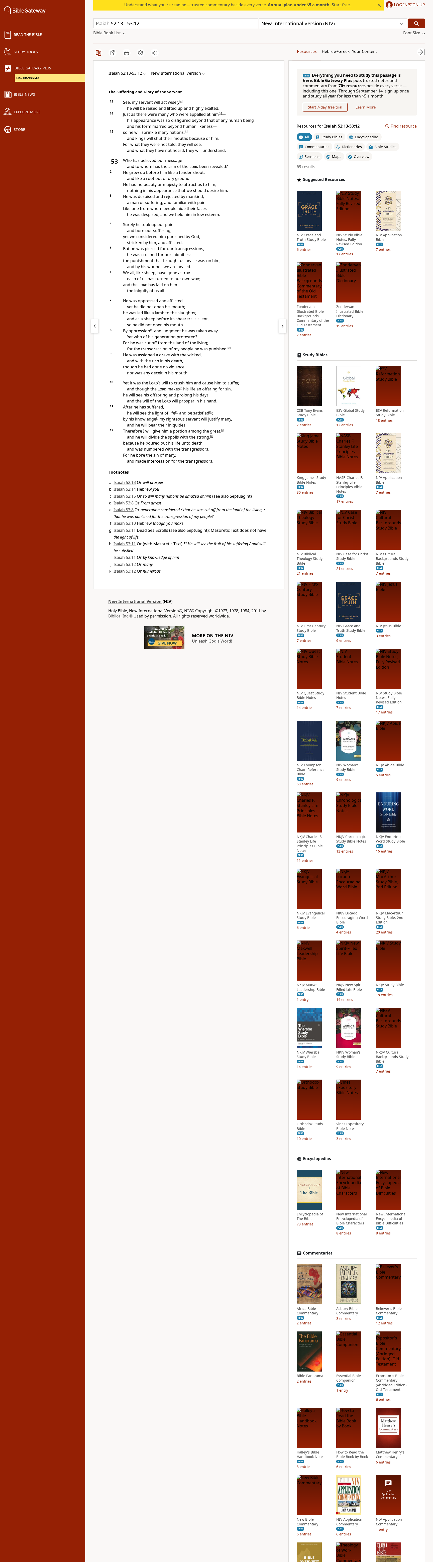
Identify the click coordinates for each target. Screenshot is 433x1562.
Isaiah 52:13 (125, 482)
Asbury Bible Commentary (347, 1310)
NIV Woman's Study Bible (347, 767)
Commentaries (318, 1253)
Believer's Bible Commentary (389, 1310)
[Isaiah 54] (283, 326)
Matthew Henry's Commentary (390, 1454)
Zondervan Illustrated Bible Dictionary (349, 311)
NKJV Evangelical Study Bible (311, 915)
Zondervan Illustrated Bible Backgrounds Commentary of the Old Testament (313, 315)
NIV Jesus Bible (388, 626)
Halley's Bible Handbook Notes (310, 1454)
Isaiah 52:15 (125, 496)
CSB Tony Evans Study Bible (310, 412)
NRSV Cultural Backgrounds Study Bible (392, 1057)
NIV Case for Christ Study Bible (352, 556)
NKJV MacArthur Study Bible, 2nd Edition (389, 917)
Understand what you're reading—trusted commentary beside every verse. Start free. (237, 5)
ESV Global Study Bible (350, 412)
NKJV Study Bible (390, 985)
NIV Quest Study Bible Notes (310, 695)
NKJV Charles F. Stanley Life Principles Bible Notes (310, 844)
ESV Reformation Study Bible (390, 412)
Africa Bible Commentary (307, 1310)
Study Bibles (315, 355)
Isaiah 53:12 (125, 564)
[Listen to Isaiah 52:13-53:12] (155, 53)
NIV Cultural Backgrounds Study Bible (392, 558)
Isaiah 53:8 (124, 503)
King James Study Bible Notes (311, 479)
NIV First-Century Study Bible (311, 628)
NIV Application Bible (389, 237)
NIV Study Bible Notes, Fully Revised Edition (349, 239)
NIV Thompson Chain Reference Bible (310, 769)
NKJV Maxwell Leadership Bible (311, 987)
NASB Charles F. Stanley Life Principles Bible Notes (349, 484)
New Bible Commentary (307, 1521)
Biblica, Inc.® (120, 616)
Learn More (366, 107)
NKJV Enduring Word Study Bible (390, 839)
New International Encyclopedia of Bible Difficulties (391, 1218)
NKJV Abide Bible (390, 765)
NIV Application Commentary (349, 1521)
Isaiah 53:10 (125, 523)
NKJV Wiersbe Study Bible (308, 1054)
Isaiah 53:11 (125, 530)
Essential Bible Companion (348, 1378)
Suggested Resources (324, 179)
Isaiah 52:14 (125, 489)
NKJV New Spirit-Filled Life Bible (350, 987)
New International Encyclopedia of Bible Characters (351, 1218)
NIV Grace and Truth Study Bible (311, 237)
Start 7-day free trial (325, 107)
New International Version (135, 601)
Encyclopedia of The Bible (310, 1216)
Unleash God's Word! (212, 641)
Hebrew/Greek (336, 51)
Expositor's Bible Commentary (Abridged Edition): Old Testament (391, 1383)
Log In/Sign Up (409, 5)
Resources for (328, 126)
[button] (404, 5)
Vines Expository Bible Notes (350, 1126)
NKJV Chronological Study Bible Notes (352, 839)
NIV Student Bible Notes (351, 695)
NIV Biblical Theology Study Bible (309, 558)
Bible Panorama (310, 1376)
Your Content (364, 51)
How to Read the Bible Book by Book (352, 1454)
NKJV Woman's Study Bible (348, 1054)
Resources (307, 51)
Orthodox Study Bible (310, 1126)
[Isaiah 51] (95, 326)
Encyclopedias (317, 1158)
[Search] (416, 23)
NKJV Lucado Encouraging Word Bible (352, 917)
